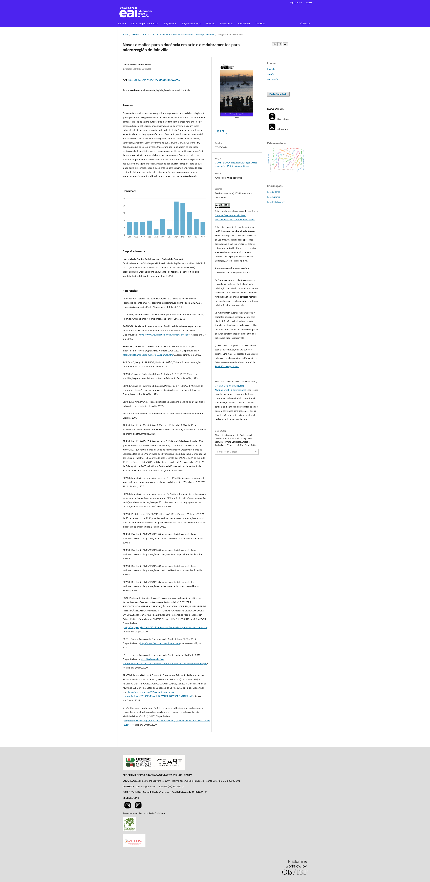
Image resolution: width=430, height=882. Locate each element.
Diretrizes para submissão (144, 23)
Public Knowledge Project (227, 366)
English (271, 68)
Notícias (210, 23)
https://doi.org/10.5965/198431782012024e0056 (154, 80)
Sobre (121, 23)
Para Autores (273, 197)
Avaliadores (244, 23)
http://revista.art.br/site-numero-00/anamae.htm (148, 354)
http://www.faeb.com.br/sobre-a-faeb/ (160, 643)
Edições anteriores (191, 23)
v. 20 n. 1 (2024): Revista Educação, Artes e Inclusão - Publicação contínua (178, 34)
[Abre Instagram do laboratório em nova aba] (138, 807)
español (271, 74)
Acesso (309, 2)
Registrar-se (296, 2)
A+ (274, 44)
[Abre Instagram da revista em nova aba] (128, 807)
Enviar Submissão (278, 94)
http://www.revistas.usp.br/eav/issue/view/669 (164, 334)
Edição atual (170, 23)
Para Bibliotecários (276, 202)
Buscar (306, 23)
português (272, 79)
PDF (222, 131)
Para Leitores (273, 191)
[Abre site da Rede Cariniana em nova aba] (129, 829)
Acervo (135, 34)
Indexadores (226, 23)
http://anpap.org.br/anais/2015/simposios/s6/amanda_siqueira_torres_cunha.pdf (165, 627)
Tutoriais (260, 23)
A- (285, 44)
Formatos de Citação (227, 451)
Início (125, 34)
